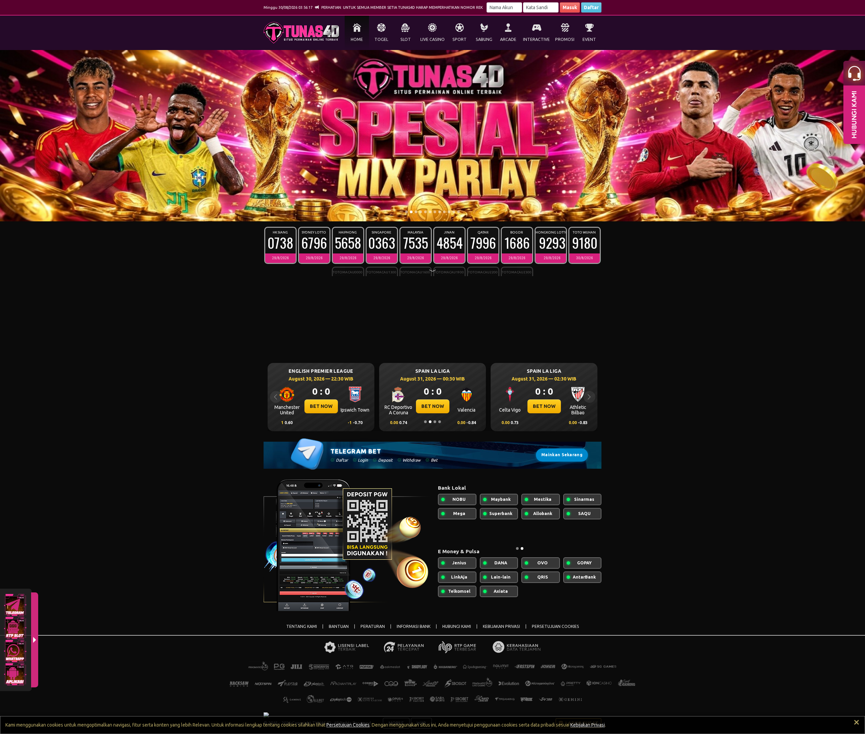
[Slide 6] (430, 212)
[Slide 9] (444, 212)
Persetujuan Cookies (348, 725)
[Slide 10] (449, 212)
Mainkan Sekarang (562, 454)
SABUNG (484, 39)
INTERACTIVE (536, 39)
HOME (357, 39)
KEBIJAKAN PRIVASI (501, 626)
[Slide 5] (425, 212)
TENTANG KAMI (301, 626)
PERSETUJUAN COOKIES (555, 626)
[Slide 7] (435, 212)
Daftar (591, 7)
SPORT (459, 39)
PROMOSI (564, 39)
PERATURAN (373, 626)
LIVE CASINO (432, 39)
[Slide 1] (406, 212)
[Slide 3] (416, 212)
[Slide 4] (420, 212)
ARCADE (508, 39)
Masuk (570, 7)
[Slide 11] (453, 212)
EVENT (589, 39)
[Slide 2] (411, 212)
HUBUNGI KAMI (456, 626)
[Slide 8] (439, 212)
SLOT (405, 39)
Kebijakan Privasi (587, 725)
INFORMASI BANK (413, 626)
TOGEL (381, 39)
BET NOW (321, 406)
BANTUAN (339, 626)
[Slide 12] (458, 212)
